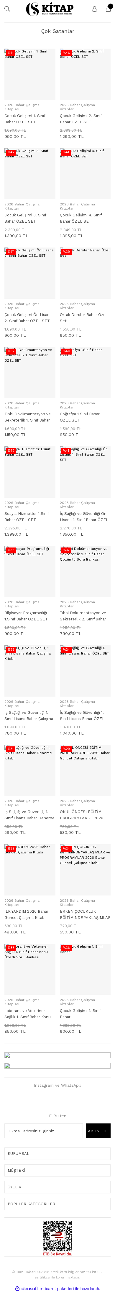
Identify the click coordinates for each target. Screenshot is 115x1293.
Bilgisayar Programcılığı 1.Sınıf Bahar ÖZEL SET (26, 616)
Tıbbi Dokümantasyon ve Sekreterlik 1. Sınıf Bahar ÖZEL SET (27, 417)
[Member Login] (91, 9)
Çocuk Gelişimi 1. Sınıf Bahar (80, 1013)
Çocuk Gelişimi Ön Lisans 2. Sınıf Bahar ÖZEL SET (28, 317)
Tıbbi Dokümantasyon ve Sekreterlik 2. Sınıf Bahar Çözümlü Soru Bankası (83, 616)
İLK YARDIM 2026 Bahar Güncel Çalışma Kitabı (26, 914)
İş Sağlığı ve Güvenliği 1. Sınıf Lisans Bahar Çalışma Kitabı (28, 716)
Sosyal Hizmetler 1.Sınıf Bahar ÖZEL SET (26, 516)
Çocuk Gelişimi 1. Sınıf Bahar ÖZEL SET (24, 119)
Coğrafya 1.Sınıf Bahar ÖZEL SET (80, 417)
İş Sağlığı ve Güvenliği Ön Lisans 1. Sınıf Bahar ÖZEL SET (84, 517)
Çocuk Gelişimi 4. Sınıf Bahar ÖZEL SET (80, 218)
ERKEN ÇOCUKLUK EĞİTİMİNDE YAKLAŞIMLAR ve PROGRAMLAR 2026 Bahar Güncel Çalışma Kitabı (85, 915)
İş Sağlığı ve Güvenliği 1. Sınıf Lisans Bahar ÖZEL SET (82, 716)
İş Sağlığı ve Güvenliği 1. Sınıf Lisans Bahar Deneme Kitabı (29, 815)
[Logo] (49, 8)
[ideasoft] (26, 1289)
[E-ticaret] (57, 1289)
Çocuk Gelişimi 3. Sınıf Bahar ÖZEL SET (25, 218)
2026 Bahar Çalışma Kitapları (22, 107)
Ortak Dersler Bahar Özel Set (83, 317)
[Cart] (105, 9)
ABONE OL (98, 1130)
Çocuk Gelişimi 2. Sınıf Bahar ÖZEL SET (80, 119)
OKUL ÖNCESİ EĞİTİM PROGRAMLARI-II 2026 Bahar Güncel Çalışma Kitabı (81, 815)
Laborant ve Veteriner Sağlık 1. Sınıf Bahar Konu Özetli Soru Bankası (27, 1014)
